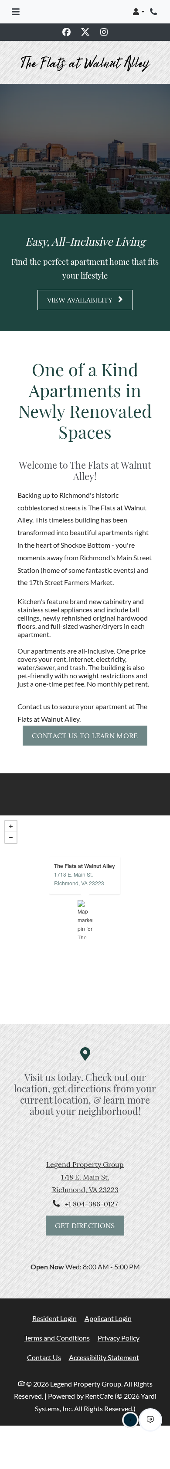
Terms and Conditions (57, 1321)
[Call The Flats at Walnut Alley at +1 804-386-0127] (154, 11)
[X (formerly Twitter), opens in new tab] (85, 32)
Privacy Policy (118, 1321)
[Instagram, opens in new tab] (103, 32)
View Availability (81, 283)
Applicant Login (108, 1302)
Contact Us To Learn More (85, 719)
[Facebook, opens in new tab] (66, 32)
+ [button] (11, 810)
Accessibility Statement (104, 1340)
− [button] (11, 821)
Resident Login (54, 1302)
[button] (139, 11)
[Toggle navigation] (15, 11)
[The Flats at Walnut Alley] (85, 903)
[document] (85, 903)
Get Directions (85, 1209)
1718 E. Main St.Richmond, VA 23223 (79, 862)
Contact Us (44, 1341)
